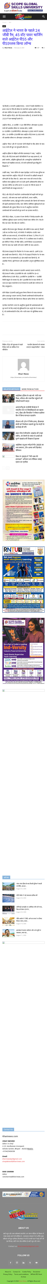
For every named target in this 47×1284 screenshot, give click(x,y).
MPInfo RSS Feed (36, 1274)
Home (4, 22)
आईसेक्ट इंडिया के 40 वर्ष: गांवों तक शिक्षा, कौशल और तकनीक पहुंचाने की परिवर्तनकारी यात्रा (29, 398)
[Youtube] (36, 1262)
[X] (10, 53)
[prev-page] (3, 468)
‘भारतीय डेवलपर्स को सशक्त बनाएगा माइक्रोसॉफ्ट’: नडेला (36, 346)
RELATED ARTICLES (11, 389)
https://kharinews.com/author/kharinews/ (23, 377)
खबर (10, 22)
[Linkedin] (23, 1262)
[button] (4, 16)
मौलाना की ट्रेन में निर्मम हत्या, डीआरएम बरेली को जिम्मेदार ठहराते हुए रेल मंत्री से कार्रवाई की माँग (30, 424)
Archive (23, 1277)
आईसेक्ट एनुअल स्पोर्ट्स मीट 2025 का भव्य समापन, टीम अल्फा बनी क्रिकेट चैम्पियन (30, 448)
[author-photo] (23, 370)
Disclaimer (36, 1272)
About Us (8, 1272)
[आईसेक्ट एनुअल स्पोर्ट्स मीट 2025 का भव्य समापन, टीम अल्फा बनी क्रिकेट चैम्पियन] (8, 447)
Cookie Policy (26, 1272)
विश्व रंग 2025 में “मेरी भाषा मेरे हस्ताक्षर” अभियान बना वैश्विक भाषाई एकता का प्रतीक (29, 459)
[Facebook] (4, 53)
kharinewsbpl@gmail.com (12, 1159)
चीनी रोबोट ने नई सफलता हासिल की (26, 895)
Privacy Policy (7, 1274)
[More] (38, 53)
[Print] (32, 53)
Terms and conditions (21, 1274)
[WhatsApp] (15, 53)
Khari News (8, 48)
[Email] (27, 53)
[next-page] (7, 468)
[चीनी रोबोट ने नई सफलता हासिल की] (8, 898)
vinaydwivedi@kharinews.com (13, 1161)
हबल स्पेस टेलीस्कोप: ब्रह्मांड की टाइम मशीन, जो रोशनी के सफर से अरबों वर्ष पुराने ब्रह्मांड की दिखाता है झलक (29, 436)
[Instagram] (17, 1262)
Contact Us (16, 1272)
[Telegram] (21, 53)
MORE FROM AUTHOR (30, 389)
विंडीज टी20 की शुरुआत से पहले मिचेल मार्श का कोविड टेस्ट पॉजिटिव (12, 347)
